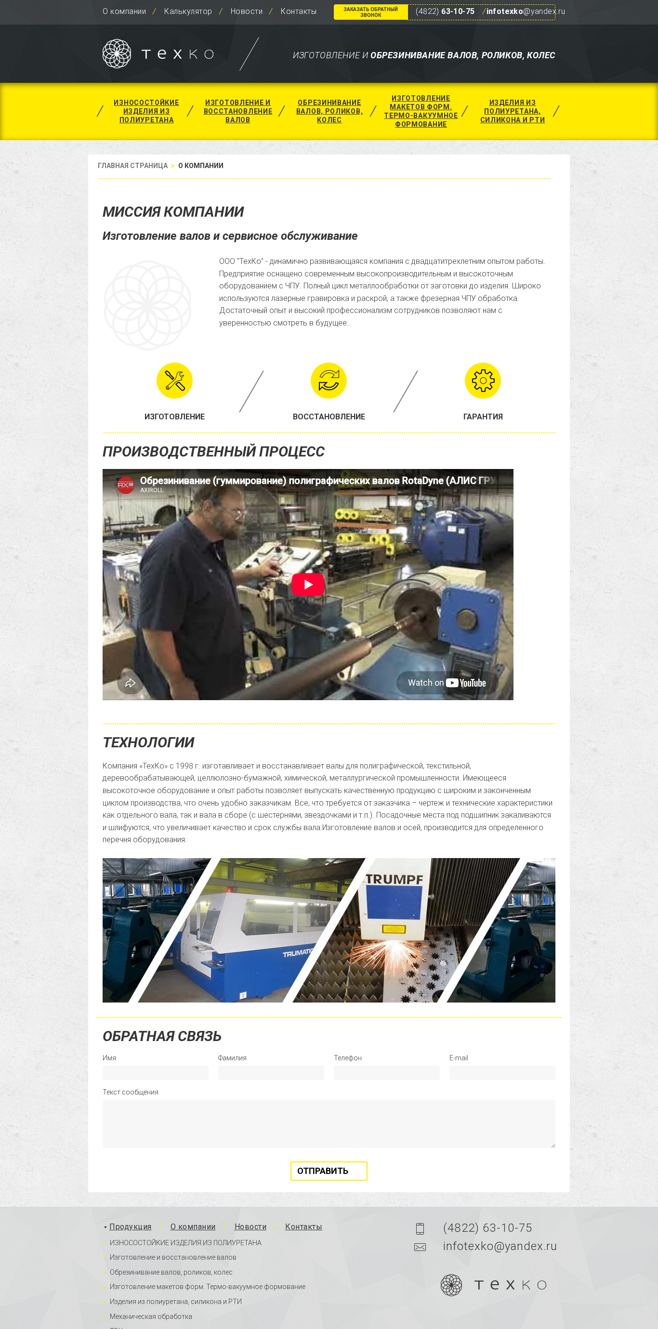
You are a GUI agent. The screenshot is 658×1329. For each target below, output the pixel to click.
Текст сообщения (130, 1092)
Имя (109, 1058)
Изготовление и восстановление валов (238, 111)
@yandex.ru (526, 11)
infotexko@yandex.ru (500, 1246)
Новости (247, 11)
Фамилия (232, 1058)
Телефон (348, 1058)
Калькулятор (188, 11)
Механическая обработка (151, 1316)
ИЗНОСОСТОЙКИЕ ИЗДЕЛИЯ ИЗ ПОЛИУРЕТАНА (146, 111)
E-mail (458, 1058)
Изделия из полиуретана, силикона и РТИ (512, 111)
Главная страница (133, 165)
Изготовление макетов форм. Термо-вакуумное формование (421, 111)
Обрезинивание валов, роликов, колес (329, 111)
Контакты (298, 11)
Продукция (130, 1226)
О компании (124, 11)
